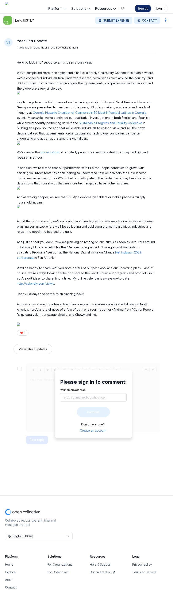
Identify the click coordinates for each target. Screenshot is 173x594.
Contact (11, 587)
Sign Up (143, 8)
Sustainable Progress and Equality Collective (110, 123)
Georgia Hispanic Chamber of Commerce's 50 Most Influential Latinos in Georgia (89, 112)
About (9, 580)
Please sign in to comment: (93, 382)
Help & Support (101, 564)
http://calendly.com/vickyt (35, 283)
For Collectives (58, 572)
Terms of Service (144, 572)
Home (9, 564)
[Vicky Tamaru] (8, 42)
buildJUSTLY (24, 20)
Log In (160, 8)
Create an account (93, 430)
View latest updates (33, 349)
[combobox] (39, 536)
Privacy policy (142, 564)
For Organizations (59, 564)
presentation (50, 152)
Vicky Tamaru (69, 47)
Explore (10, 572)
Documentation (101, 572)
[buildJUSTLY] (8, 20)
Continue (93, 412)
